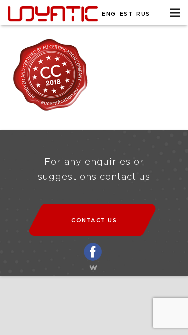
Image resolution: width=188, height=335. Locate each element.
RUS (143, 14)
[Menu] (175, 12)
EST (126, 14)
